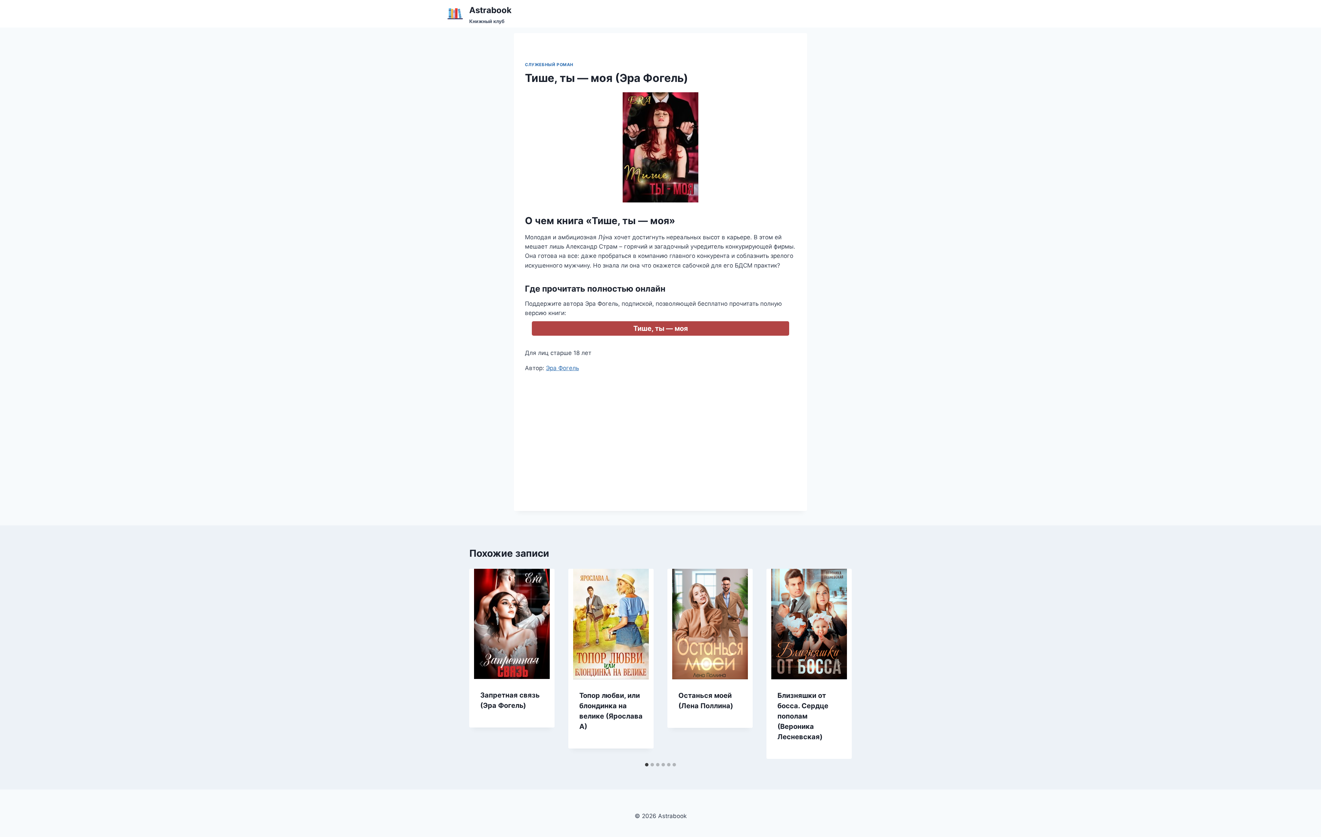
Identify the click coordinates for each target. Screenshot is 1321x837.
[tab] (646, 764)
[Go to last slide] (481, 664)
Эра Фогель (562, 368)
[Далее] (839, 664)
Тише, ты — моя (660, 328)
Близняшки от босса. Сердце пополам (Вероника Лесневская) (802, 716)
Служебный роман (549, 64)
